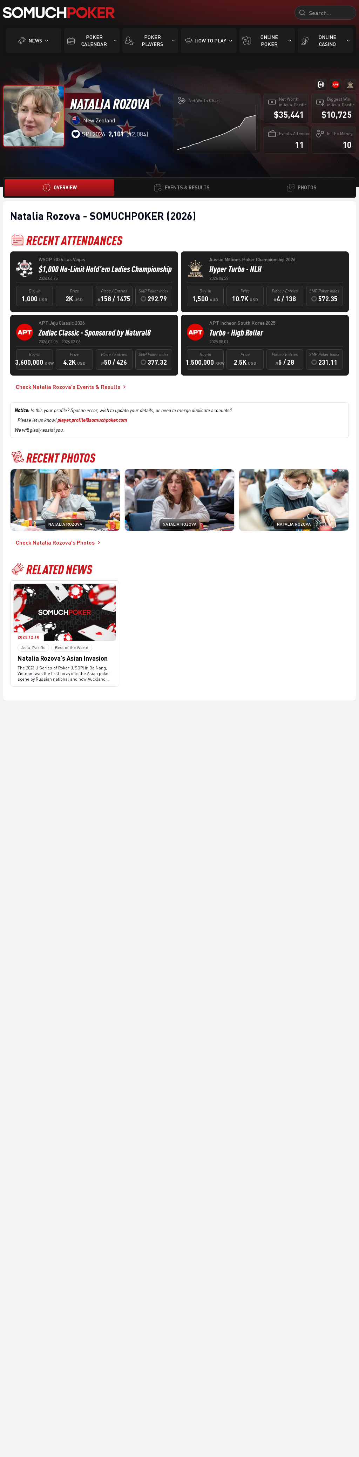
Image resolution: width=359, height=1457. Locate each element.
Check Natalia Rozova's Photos (55, 542)
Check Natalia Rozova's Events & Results (68, 386)
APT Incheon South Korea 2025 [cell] (242, 323)
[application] (216, 127)
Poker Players (152, 40)
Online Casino (327, 40)
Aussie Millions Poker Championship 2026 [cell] (252, 259)
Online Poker (269, 40)
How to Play (210, 40)
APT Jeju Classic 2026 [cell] (62, 323)
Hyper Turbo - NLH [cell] (235, 269)
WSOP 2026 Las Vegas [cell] (62, 259)
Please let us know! (72, 420)
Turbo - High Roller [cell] (236, 332)
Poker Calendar (94, 40)
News (35, 40)
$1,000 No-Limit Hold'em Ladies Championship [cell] (105, 269)
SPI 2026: (103, 134)
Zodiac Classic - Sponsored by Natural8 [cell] (95, 332)
